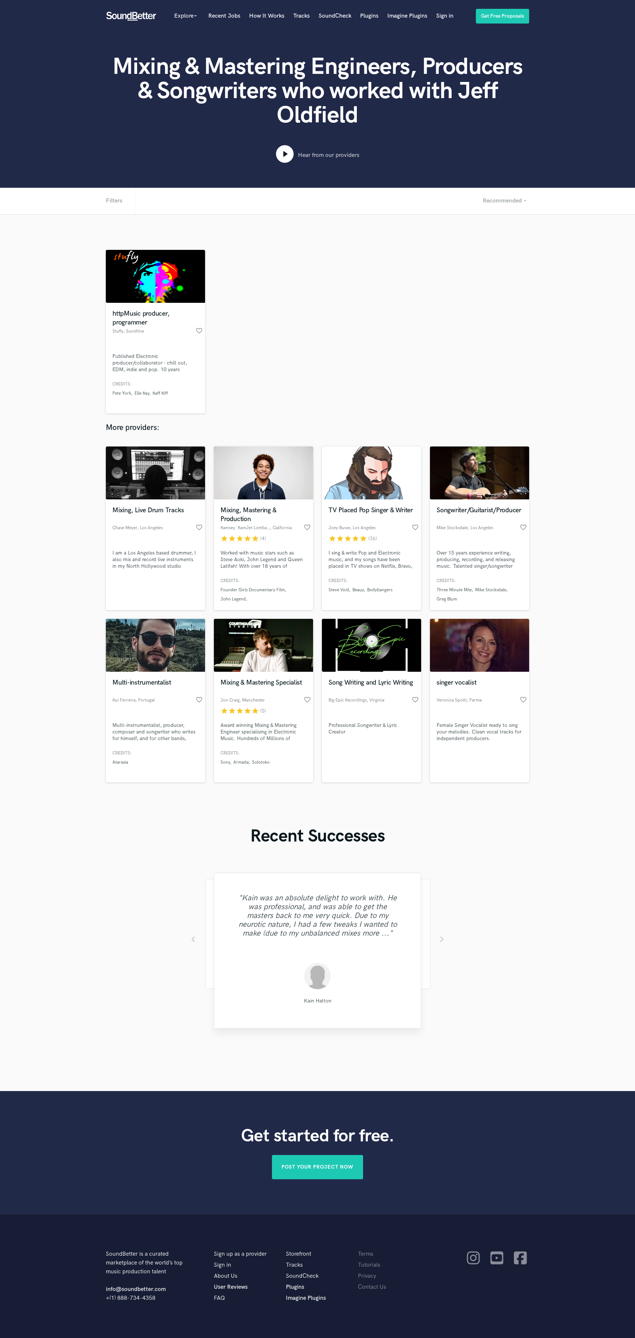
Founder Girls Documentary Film (252, 590)
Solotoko (261, 762)
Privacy (367, 1276)
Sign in (444, 15)
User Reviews (231, 1287)
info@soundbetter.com (136, 1289)
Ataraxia (120, 762)
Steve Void (339, 590)
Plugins (369, 15)
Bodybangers (379, 590)
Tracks (301, 15)
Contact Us (372, 1287)
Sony (225, 762)
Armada (241, 762)
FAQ (219, 1298)
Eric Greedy (317, 1001)
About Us (225, 1276)
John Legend (233, 599)
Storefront (298, 1254)
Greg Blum (447, 599)
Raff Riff (160, 393)
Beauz (358, 590)
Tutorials (369, 1265)
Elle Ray (141, 393)
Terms (365, 1254)
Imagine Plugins (407, 15)
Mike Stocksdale (490, 590)
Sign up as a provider (240, 1254)
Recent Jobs (224, 15)
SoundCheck (335, 15)
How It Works (266, 15)
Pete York (121, 393)
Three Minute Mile (454, 590)
